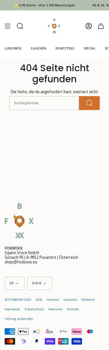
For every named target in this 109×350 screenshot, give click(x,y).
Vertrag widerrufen (19, 318)
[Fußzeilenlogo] (19, 220)
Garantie (70, 299)
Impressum (12, 309)
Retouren (55, 309)
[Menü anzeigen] (7, 26)
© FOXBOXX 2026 (18, 299)
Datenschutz (34, 309)
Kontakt (73, 309)
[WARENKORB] (101, 26)
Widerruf (87, 299)
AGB (39, 299)
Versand (53, 299)
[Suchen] (89, 103)
